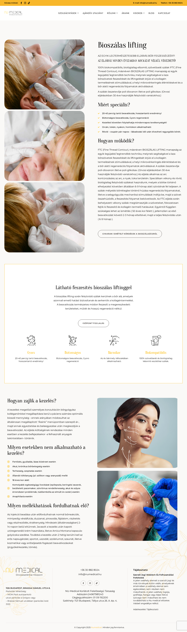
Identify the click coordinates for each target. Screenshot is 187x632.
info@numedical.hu (148, 3)
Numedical (96, 627)
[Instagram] (25, 3)
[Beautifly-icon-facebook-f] (21, 3)
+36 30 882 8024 (89, 570)
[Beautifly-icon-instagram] (90, 583)
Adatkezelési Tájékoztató (145, 609)
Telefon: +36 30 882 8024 (172, 3)
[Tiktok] (29, 3)
